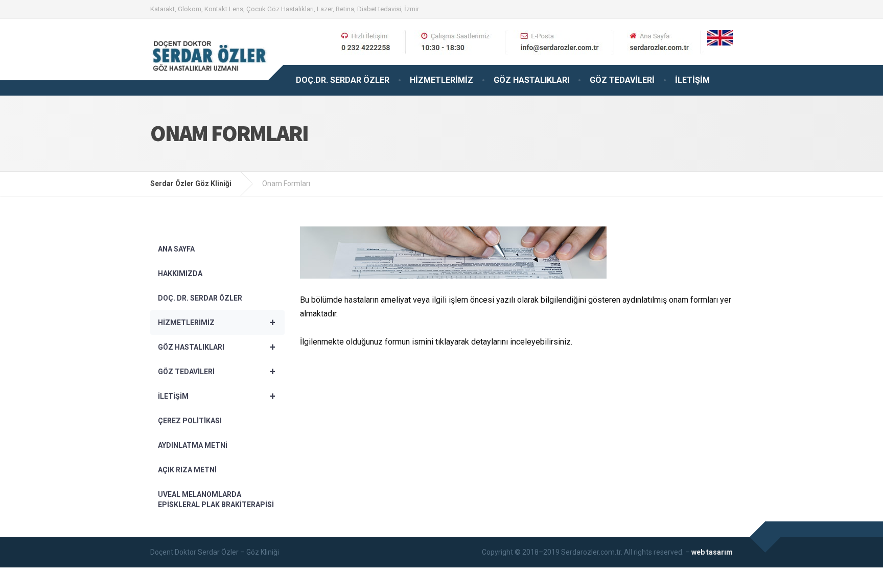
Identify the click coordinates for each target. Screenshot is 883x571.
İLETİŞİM (692, 80)
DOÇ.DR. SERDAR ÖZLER (342, 80)
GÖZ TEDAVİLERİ (622, 80)
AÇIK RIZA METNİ (187, 470)
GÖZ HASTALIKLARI (531, 80)
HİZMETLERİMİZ (441, 80)
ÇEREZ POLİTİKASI (190, 421)
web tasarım (712, 552)
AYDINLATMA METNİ (192, 445)
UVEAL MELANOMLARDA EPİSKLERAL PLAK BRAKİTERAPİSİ (216, 499)
